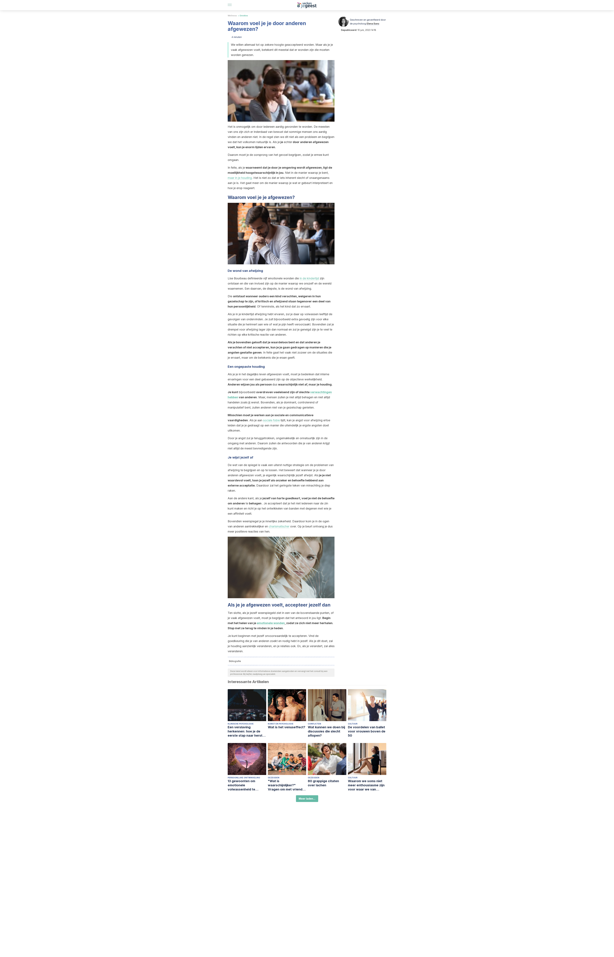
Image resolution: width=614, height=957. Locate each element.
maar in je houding (240, 177)
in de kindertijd (309, 278)
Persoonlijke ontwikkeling (244, 777)
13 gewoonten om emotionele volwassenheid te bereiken (241, 785)
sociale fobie (271, 420)
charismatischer (279, 526)
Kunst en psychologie (280, 724)
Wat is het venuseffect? (286, 727)
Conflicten (314, 724)
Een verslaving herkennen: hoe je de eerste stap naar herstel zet (246, 731)
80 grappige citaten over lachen (323, 783)
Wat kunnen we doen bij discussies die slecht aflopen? (326, 731)
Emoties (244, 15)
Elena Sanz (373, 23)
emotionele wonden (271, 623)
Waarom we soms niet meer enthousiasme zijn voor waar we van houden (366, 785)
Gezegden (273, 777)
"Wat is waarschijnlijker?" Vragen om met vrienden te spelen (287, 785)
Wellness (232, 15)
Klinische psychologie (241, 724)
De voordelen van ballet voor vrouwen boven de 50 (366, 731)
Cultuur (352, 724)
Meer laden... (307, 798)
